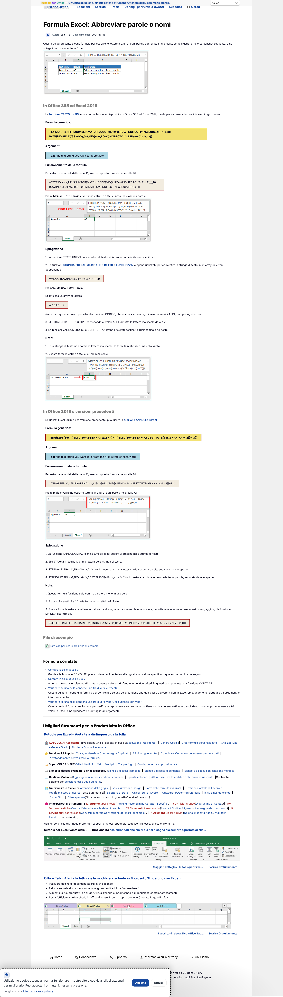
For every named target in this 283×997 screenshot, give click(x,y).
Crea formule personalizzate (199, 742)
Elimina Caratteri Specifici (151, 803)
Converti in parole (92, 812)
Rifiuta (158, 982)
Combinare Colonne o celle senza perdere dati (190, 753)
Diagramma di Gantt (208, 803)
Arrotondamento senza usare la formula (74, 758)
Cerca (195, 7)
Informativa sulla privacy (161, 957)
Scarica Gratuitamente (223, 867)
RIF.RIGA (91, 265)
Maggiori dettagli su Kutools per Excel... (178, 867)
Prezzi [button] (115, 7)
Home (58, 957)
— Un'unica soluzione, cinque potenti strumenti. (106, 2)
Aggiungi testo (126, 803)
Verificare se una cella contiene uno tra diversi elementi (82, 688)
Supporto (175, 7)
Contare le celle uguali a (63, 669)
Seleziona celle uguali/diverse (83, 781)
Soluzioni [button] (83, 7)
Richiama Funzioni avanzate (89, 747)
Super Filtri (56, 797)
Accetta (140, 982)
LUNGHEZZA (124, 265)
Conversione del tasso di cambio (124, 812)
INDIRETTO (106, 265)
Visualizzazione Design (127, 788)
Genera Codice (169, 742)
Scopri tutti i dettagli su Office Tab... (181, 933)
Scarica (100, 7)
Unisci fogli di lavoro (145, 792)
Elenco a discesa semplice (124, 770)
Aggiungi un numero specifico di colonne (98, 777)
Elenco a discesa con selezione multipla (209, 770)
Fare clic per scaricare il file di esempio (74, 646)
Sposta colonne (137, 777)
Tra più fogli (125, 764)
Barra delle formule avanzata (163, 788)
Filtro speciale (76, 797)
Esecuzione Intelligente (141, 742)
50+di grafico (184, 803)
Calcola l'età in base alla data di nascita (96, 808)
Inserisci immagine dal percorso (205, 808)
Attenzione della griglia (94, 788)
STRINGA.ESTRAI (74, 265)
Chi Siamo (202, 957)
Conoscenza (87, 957)
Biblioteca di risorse (68, 792)
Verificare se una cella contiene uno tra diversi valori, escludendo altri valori (95, 701)
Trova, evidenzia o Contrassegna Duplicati (102, 753)
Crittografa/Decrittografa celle (181, 792)
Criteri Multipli (84, 764)
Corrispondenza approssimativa (157, 764)
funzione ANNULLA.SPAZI (140, 420)
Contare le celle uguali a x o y (66, 678)
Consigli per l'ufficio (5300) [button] (144, 7)
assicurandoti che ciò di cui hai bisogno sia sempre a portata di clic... (158, 830)
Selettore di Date (117, 792)
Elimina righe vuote (145, 753)
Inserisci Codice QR (173, 808)
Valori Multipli (105, 764)
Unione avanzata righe (198, 812)
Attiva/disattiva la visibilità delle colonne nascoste (182, 777)
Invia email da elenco (217, 792)
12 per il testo (101, 803)
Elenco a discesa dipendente (162, 770)
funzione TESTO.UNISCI (64, 114)
